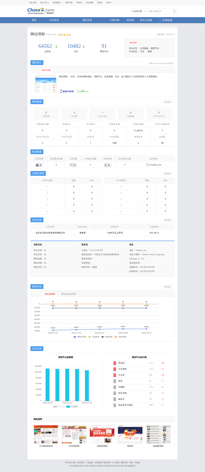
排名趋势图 (50, 294)
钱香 (120, 381)
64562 (45, 46)
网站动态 (124, 462)
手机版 (137, 462)
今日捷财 (122, 369)
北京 (76, 51)
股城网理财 (158, 446)
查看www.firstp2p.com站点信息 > (162, 63)
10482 (74, 46)
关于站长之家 (70, 462)
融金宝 (121, 399)
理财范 (130, 446)
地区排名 (87, 20)
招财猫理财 (102, 446)
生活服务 (144, 48)
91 (104, 46)
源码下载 (68, 3)
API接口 (79, 3)
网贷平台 (104, 51)
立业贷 (121, 375)
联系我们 (80, 462)
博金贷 (121, 363)
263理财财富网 (46, 446)
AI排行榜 (114, 20)
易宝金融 (122, 393)
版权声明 (107, 462)
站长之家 (32, 3)
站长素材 (56, 3)
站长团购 (89, 3)
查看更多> (168, 102)
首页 (34, 20)
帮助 (131, 462)
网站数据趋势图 (68, 294)
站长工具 (43, 3)
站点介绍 (46, 70)
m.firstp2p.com (154, 165)
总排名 (48, 51)
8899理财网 (74, 446)
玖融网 (121, 387)
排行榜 (130, 20)
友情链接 (98, 462)
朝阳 (150, 51)
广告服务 (89, 462)
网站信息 (133, 43)
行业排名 (54, 20)
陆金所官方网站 (125, 405)
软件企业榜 (146, 20)
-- (102, 112)
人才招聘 (115, 462)
